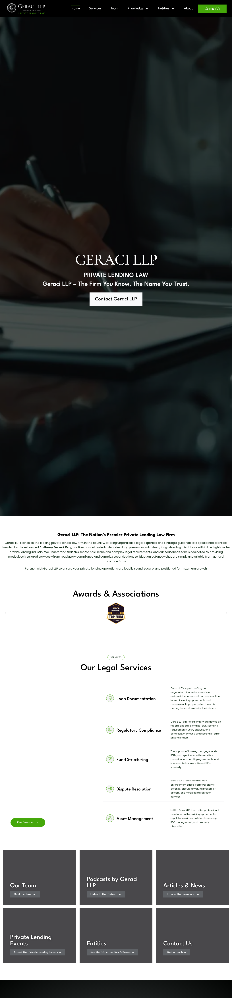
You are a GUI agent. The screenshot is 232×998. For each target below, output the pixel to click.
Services (95, 8)
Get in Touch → (176, 952)
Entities (163, 8)
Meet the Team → (25, 894)
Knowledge (136, 8)
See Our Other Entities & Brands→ (112, 952)
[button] (5, 613)
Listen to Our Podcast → (105, 894)
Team (115, 8)
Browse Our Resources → (183, 894)
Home (75, 8)
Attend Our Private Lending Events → (38, 952)
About (188, 8)
